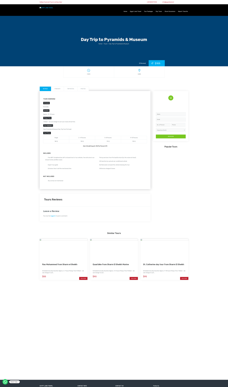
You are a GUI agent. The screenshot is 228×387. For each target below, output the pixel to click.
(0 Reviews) (142, 63)
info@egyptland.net (168, 2)
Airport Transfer (183, 11)
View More (83, 278)
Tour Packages (148, 11)
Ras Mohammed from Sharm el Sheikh (59, 264)
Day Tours (159, 11)
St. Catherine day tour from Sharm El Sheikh (163, 264)
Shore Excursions (170, 11)
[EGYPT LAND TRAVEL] (46, 8)
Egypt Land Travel (135, 11)
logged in (53, 216)
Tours (105, 44)
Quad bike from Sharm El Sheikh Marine (111, 264)
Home (125, 11)
